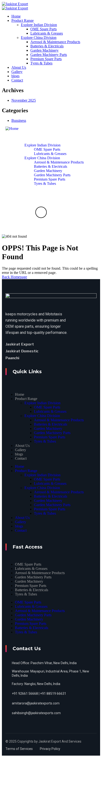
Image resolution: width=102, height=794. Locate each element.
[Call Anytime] (41, 212)
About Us (22, 446)
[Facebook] (41, 344)
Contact (21, 458)
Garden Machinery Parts (52, 433)
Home (19, 394)
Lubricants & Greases (50, 411)
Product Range (26, 399)
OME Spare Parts (47, 407)
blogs (19, 454)
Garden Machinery (48, 428)
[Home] (12, 129)
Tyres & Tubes (45, 441)
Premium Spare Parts (49, 437)
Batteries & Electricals (50, 424)
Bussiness (18, 120)
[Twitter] (47, 344)
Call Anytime (41, 227)
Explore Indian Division (42, 403)
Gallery (20, 450)
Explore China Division (42, 416)
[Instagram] (32, 358)
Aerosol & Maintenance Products (59, 420)
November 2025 (23, 100)
